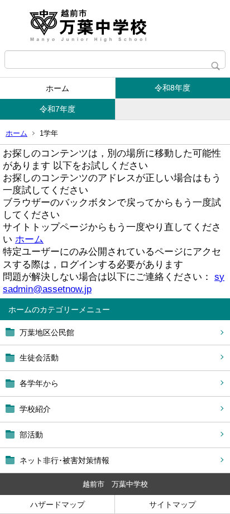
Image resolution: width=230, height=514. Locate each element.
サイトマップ (172, 504)
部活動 (31, 434)
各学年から (39, 383)
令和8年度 (172, 87)
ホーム (57, 88)
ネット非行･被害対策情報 (64, 460)
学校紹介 (35, 408)
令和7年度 (57, 108)
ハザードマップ (57, 504)
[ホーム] (115, 25)
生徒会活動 (39, 357)
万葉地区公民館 (47, 332)
